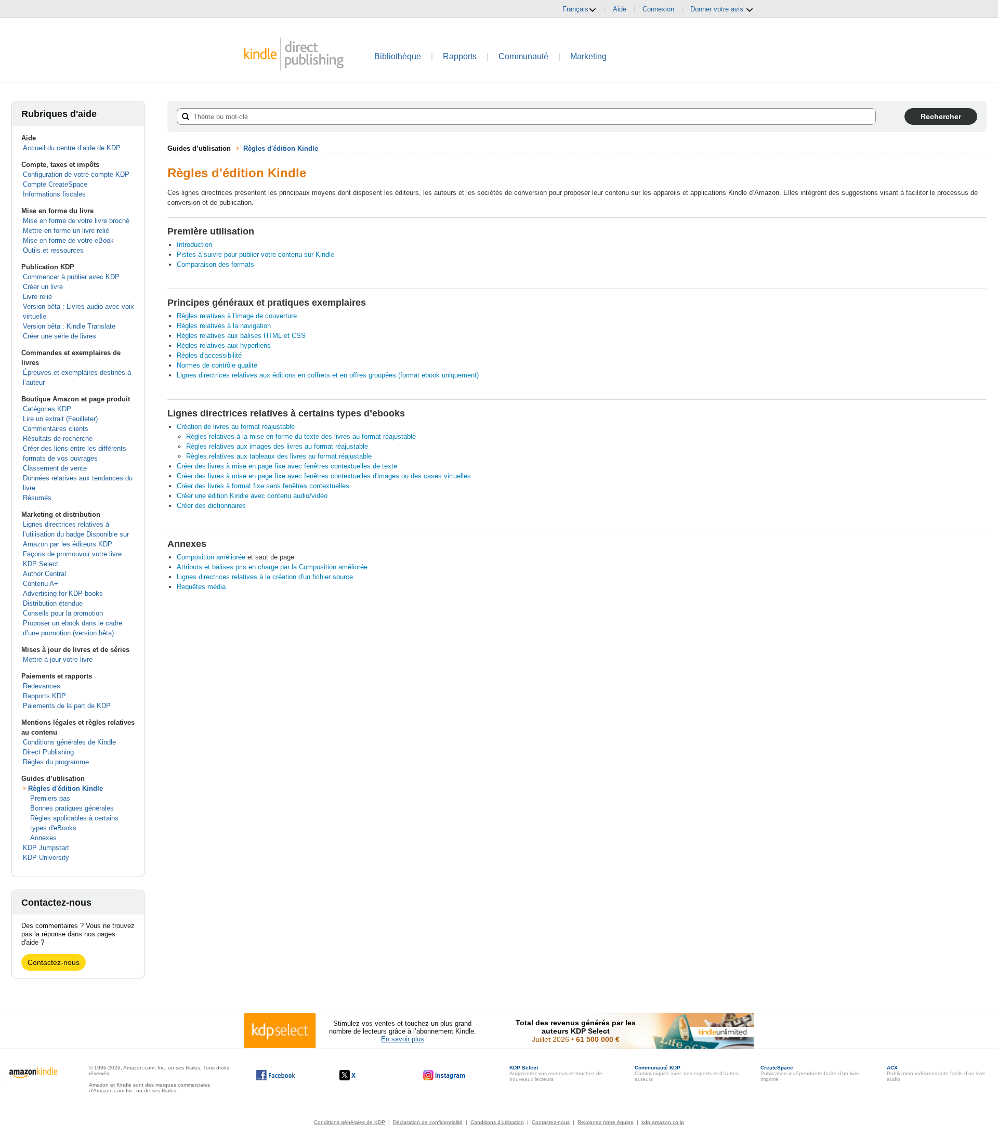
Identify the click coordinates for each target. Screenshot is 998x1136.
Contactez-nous (54, 962)
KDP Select (40, 564)
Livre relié (37, 297)
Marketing (588, 56)
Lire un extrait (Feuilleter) (60, 419)
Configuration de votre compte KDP (76, 174)
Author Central (44, 574)
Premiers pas (50, 798)
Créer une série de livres (59, 336)
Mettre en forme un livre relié (66, 230)
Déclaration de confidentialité (428, 1122)
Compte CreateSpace (55, 184)
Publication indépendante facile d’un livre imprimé (809, 1073)
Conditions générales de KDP (349, 1122)
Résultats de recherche (58, 438)
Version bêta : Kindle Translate (69, 326)
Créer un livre (43, 287)
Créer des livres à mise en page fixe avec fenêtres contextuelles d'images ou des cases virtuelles (324, 476)
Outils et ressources (53, 250)
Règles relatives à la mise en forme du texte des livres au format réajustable (301, 436)
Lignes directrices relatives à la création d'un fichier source (265, 577)
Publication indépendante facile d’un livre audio (936, 1073)
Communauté (523, 56)
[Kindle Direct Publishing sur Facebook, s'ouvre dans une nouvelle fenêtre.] (275, 1075)
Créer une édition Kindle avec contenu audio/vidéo (252, 496)
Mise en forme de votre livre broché (76, 221)
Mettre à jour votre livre (58, 659)
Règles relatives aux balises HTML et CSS (241, 336)
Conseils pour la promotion (63, 613)
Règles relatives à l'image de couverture (237, 316)
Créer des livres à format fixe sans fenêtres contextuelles (263, 486)
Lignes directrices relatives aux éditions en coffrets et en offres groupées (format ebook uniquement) (328, 375)
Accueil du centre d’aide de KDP (72, 148)
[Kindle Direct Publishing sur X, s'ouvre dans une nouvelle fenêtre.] (358, 1075)
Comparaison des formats (215, 264)
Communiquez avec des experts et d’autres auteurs (687, 1073)
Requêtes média (201, 587)
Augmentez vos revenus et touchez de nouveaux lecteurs (555, 1073)
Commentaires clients (55, 429)
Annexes (43, 838)
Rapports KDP (44, 696)
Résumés (37, 498)
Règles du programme (56, 762)
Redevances (41, 686)
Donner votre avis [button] (717, 9)
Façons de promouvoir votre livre (72, 554)
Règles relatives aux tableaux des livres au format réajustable (279, 456)
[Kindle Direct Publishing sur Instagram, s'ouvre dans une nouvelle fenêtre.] (444, 1075)
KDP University (46, 857)
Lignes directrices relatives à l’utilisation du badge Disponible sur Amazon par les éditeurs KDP (76, 534)
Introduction (194, 245)
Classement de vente (55, 468)
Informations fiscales (54, 194)
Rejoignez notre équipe (605, 1122)
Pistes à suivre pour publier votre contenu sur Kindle (255, 254)
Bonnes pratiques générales (72, 808)
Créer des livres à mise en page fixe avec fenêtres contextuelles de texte (287, 466)
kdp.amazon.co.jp (662, 1122)
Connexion (658, 9)
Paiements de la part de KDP (67, 706)
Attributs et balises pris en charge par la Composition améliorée (272, 567)
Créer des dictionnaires (211, 506)
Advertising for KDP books (63, 593)
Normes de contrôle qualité (217, 365)
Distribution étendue (53, 603)
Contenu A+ (40, 583)
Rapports (460, 56)
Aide (619, 9)
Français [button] (575, 9)
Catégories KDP (47, 409)
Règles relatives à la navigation (224, 326)
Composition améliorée (211, 557)
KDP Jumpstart (46, 848)
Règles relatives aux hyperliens (224, 345)
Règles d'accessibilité (209, 355)
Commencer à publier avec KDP (71, 277)
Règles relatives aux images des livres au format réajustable (277, 446)
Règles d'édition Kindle (65, 788)
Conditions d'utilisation (497, 1122)
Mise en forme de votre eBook (68, 240)
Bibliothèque (397, 56)
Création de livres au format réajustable (236, 426)
